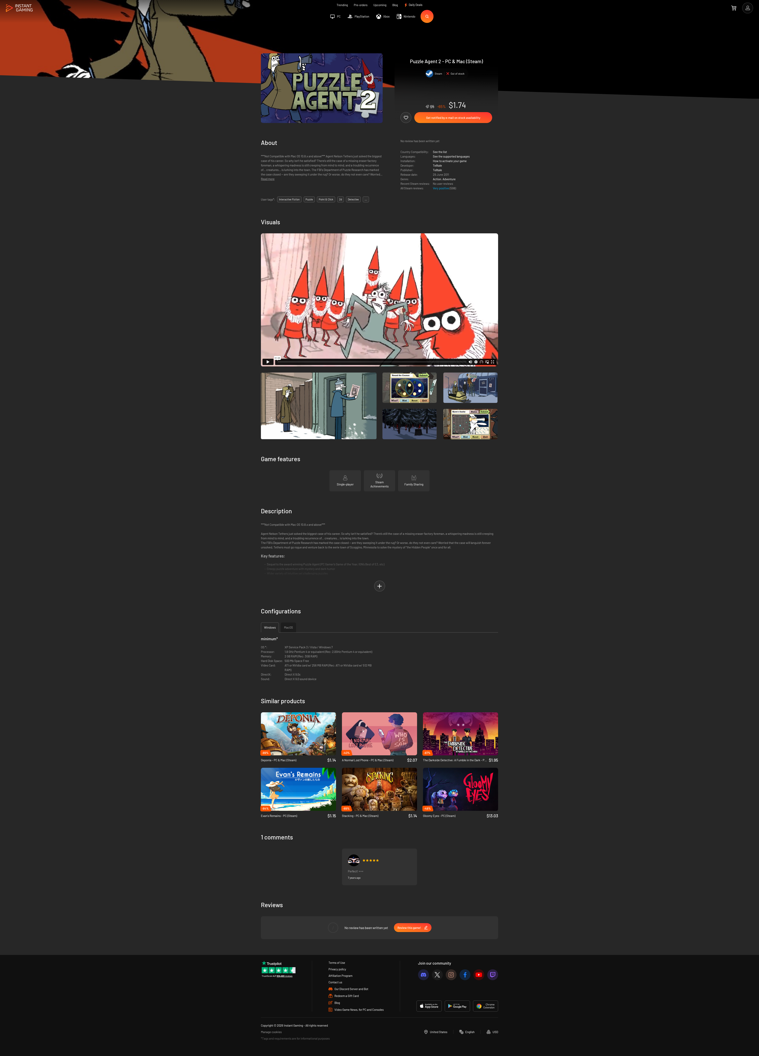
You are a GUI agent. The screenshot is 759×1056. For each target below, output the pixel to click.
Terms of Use (337, 962)
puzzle (309, 199)
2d (340, 199)
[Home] (19, 8)
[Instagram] (451, 974)
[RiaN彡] (354, 860)
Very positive (441, 188)
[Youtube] (478, 974)
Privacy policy (337, 969)
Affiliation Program (340, 975)
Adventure (449, 179)
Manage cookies (271, 1032)
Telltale (437, 165)
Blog (395, 5)
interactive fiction (289, 199)
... (366, 199)
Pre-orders (360, 5)
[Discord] (423, 974)
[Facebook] (465, 974)
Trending (342, 5)
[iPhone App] (429, 1006)
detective (353, 199)
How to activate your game (450, 161)
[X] (437, 974)
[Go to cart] (733, 8)
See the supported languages (451, 156)
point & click (326, 199)
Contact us (335, 982)
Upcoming (379, 5)
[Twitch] (492, 974)
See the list (440, 152)
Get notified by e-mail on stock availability (453, 117)
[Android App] (457, 1006)
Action (437, 179)
